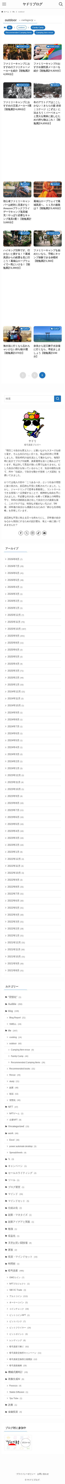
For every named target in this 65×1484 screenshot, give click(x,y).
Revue (14, 1075)
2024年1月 (15, 768)
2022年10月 (16, 873)
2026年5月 (16, 580)
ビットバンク (17, 1321)
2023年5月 (16, 824)
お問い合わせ (43, 1474)
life (9, 27)
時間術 (13, 1263)
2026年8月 (15, 559)
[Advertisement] (32, 153)
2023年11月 (16, 782)
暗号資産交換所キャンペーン (25, 1353)
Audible (15, 1004)
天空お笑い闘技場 (20, 1243)
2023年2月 (16, 845)
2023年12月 (16, 775)
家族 (12, 1249)
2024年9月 (15, 712)
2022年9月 (15, 880)
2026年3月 (15, 594)
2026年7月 (16, 566)
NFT (13, 1107)
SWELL (15, 1024)
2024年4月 (15, 747)
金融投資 (15, 1412)
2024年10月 (16, 705)
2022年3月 (16, 921)
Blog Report (17, 1017)
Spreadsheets (17, 1152)
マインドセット (18, 1201)
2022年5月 (16, 907)
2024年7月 (15, 726)
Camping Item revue (44, 32)
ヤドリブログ (32, 4)
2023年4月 (16, 831)
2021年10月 (16, 956)
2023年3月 (16, 838)
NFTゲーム (16, 1113)
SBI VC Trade (17, 1290)
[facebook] (21, 533)
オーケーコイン (18, 1302)
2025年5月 (15, 656)
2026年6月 (16, 573)
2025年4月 (15, 663)
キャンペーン (17, 1166)
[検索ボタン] (61, 4)
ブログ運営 (16, 1187)
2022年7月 (16, 893)
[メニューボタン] (4, 4)
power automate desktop (22, 1146)
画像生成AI (16, 1379)
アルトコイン (18, 1296)
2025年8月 (16, 642)
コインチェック (19, 1309)
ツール (13, 1180)
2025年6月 (15, 649)
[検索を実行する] (57, 398)
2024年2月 (15, 761)
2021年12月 (16, 942)
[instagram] (32, 533)
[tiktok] (38, 533)
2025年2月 (16, 677)
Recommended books (22, 1068)
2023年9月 (15, 796)
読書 (12, 1405)
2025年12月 (16, 615)
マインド (15, 1194)
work (13, 1133)
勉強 (12, 1229)
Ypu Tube (15, 1398)
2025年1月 (16, 684)
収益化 (13, 1236)
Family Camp (38, 27)
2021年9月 (16, 963)
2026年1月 (15, 608)
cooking (15, 1037)
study (14, 1081)
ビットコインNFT (19, 1315)
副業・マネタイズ (20, 1215)
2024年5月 (15, 740)
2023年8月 (16, 803)
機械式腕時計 (18, 1372)
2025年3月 (16, 670)
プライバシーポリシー (25, 1474)
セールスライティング (22, 1173)
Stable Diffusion (18, 1392)
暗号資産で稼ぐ (19, 1346)
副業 (13, 1087)
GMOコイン (16, 1277)
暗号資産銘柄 (18, 1365)
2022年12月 (16, 859)
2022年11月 (16, 866)
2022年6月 (16, 900)
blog (13, 1011)
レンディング (17, 1340)
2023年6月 (16, 817)
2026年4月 (15, 587)
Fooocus (15, 1385)
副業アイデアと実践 (21, 1222)
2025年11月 (16, 622)
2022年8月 (16, 886)
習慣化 (14, 1100)
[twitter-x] (26, 533)
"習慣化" (14, 997)
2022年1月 (16, 935)
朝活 (13, 1094)
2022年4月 (16, 914)
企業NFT (15, 1120)
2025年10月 (17, 629)
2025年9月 (16, 635)
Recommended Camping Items (19, 32)
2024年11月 (16, 698)
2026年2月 (15, 601)
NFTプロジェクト (19, 1284)
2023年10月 (16, 789)
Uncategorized (18, 1126)
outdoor (15, 1043)
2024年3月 (15, 754)
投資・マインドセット (22, 1256)
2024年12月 (16, 691)
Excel (14, 1140)
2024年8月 (15, 719)
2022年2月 (16, 928)
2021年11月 (16, 949)
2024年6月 (15, 733)
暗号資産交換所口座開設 (23, 1359)
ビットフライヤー (20, 1327)
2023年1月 (15, 852)
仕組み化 (15, 1208)
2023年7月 (16, 810)
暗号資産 (16, 1270)
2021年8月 (16, 970)
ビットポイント (18, 1334)
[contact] (44, 533)
